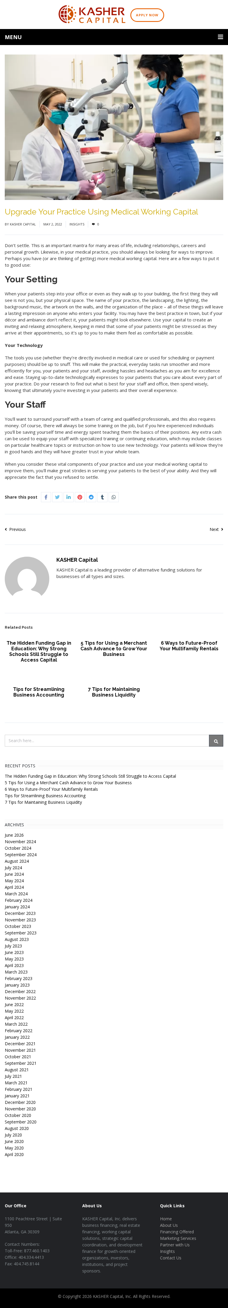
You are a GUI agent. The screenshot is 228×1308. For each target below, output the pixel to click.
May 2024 (14, 880)
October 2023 (18, 926)
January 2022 (17, 1037)
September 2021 (21, 1063)
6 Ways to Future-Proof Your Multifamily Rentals (189, 645)
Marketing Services (178, 1238)
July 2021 (13, 1076)
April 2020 (14, 1154)
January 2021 (17, 1096)
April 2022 (14, 1017)
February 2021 (18, 1089)
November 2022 (20, 998)
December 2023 (20, 913)
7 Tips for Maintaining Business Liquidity (114, 692)
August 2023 (17, 939)
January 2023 (17, 985)
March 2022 (16, 1024)
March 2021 (16, 1083)
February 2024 (18, 900)
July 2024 (13, 867)
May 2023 (14, 959)
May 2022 (14, 1011)
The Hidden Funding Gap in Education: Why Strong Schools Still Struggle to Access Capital (39, 651)
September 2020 (21, 1122)
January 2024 (17, 907)
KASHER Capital (23, 224)
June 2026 (14, 835)
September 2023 (21, 933)
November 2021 (20, 1050)
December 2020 (20, 1102)
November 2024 (20, 841)
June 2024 (14, 874)
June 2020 (14, 1141)
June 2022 (14, 1004)
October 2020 (18, 1115)
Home (166, 1218)
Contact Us (170, 1258)
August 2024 (17, 861)
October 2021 (18, 1056)
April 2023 (14, 965)
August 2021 (17, 1069)
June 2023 (14, 952)
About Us (169, 1225)
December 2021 (20, 1043)
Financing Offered (177, 1232)
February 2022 (18, 1030)
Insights (76, 224)
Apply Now (147, 15)
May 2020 (14, 1148)
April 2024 (14, 887)
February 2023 (18, 978)
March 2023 (16, 972)
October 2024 (18, 848)
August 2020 (17, 1128)
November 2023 (20, 920)
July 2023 (13, 946)
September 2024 (21, 854)
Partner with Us (175, 1245)
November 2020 (20, 1109)
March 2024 (16, 893)
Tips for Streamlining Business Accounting (38, 692)
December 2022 (20, 991)
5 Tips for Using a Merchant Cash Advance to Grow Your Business (113, 648)
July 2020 (13, 1135)
